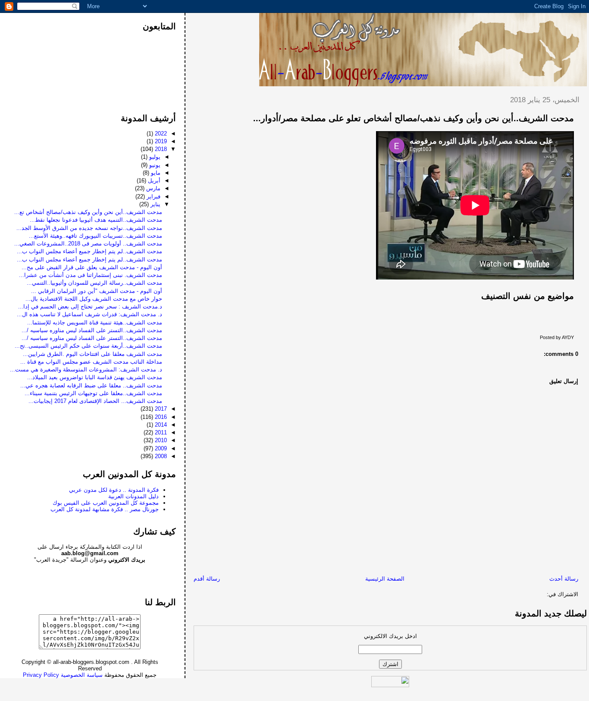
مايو (154, 173)
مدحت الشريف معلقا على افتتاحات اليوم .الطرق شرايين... (92, 354)
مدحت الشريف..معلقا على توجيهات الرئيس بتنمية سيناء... (93, 393)
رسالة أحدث (563, 578)
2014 (160, 424)
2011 (160, 432)
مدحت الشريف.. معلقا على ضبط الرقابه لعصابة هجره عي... (91, 385)
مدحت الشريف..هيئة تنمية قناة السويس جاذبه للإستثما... (94, 322)
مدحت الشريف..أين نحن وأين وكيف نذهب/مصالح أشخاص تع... (88, 212)
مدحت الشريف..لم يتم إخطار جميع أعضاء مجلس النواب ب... (89, 251)
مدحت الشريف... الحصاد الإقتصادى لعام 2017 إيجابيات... (95, 401)
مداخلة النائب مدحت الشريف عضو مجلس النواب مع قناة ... (91, 361)
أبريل (153, 180)
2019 (160, 141)
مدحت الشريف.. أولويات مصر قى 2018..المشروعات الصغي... (88, 243)
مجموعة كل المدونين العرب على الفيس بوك (106, 503)
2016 (160, 417)
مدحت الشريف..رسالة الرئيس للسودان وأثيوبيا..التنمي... (94, 283)
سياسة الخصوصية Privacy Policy (63, 675)
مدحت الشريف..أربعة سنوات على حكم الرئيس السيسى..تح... (88, 346)
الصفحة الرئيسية (384, 578)
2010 (160, 440)
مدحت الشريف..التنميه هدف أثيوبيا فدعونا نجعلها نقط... (96, 220)
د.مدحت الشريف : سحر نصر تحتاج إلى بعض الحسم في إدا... (90, 306)
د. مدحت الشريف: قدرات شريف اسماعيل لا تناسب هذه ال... (89, 314)
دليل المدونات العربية (133, 496)
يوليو (153, 157)
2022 (160, 133)
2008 (160, 456)
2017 (160, 409)
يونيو (153, 165)
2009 (160, 448)
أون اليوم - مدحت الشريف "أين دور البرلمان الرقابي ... (96, 291)
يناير (154, 204)
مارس (152, 188)
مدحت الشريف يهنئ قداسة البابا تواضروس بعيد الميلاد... (94, 377)
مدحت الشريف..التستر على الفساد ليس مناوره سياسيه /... (92, 330)
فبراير (152, 196)
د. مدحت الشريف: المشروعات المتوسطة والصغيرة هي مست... (86, 369)
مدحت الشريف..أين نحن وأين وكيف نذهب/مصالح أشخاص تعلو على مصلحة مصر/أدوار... (413, 118)
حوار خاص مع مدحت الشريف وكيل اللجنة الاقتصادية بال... (93, 298)
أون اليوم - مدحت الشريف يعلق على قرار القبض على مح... (92, 267)
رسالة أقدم (207, 578)
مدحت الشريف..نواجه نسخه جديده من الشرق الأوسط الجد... (89, 228)
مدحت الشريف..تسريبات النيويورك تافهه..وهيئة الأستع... (95, 236)
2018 (160, 149)
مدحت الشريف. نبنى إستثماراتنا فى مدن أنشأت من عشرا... (90, 275)
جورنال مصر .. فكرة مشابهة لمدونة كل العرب (104, 509)
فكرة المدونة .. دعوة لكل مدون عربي (114, 490)
